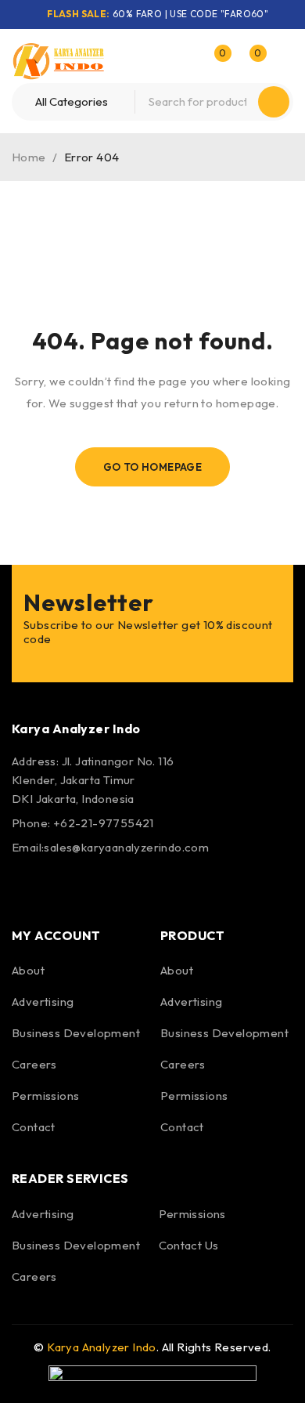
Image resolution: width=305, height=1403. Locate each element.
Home (29, 157)
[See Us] (111, 884)
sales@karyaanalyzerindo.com (126, 847)
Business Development (76, 1032)
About (28, 970)
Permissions (45, 1095)
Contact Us (189, 1245)
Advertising (43, 1001)
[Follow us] (68, 884)
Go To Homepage (153, 467)
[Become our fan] (27, 884)
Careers (34, 1064)
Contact (34, 1126)
